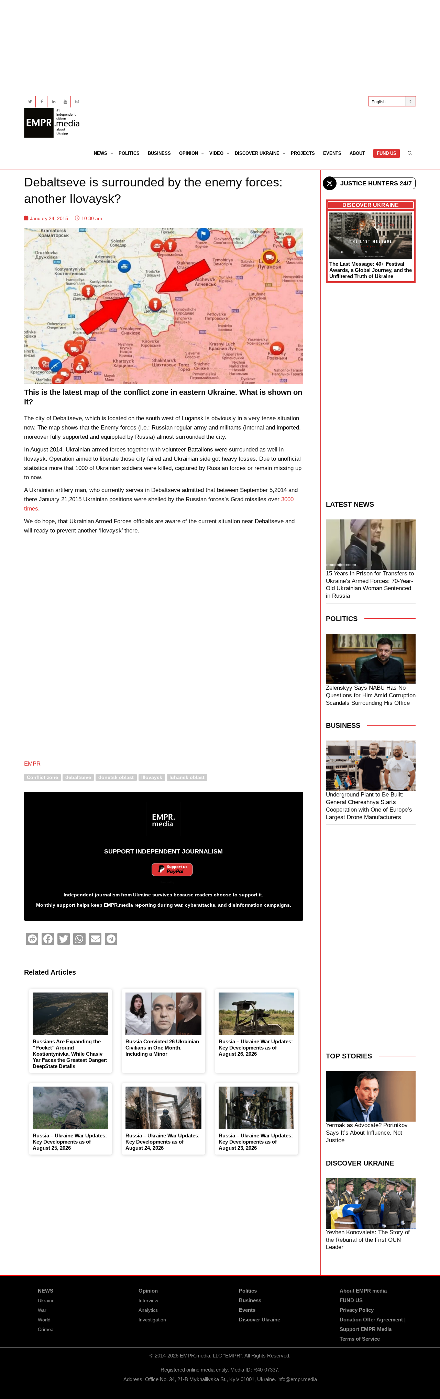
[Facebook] (41, 101)
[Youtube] (65, 101)
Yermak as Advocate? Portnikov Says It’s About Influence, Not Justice (367, 1133)
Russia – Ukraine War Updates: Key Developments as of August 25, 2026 (70, 1142)
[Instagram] (76, 101)
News (101, 153)
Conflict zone (42, 777)
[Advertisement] (220, 48)
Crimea (46, 1329)
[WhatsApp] (79, 939)
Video (217, 153)
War (42, 1310)
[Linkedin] (53, 101)
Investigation (152, 1319)
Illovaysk (151, 777)
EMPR (32, 763)
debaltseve (78, 777)
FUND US (386, 153)
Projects (303, 153)
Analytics (148, 1310)
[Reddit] (32, 939)
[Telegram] (111, 939)
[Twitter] (30, 101)
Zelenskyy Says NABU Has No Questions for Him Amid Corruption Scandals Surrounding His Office (371, 695)
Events (332, 153)
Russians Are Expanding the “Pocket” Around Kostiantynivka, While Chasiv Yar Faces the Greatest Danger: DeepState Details (70, 1054)
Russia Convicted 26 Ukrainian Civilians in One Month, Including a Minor (162, 1048)
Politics (129, 153)
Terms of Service (360, 1339)
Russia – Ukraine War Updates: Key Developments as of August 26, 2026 (256, 1048)
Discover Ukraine (258, 153)
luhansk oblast (187, 777)
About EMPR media (363, 1291)
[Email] (95, 939)
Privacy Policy (357, 1310)
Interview (148, 1300)
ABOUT (357, 153)
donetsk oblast (116, 777)
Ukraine (46, 1300)
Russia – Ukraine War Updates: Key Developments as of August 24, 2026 (162, 1142)
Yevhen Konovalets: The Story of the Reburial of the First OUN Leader (368, 1240)
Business (159, 153)
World (44, 1319)
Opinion (189, 153)
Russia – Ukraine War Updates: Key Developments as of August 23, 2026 (256, 1142)
